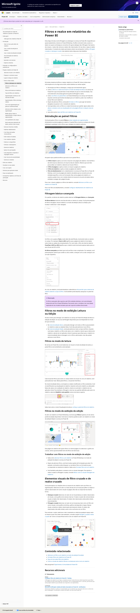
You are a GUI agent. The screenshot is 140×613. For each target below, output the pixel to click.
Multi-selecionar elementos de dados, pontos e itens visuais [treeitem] (12, 123)
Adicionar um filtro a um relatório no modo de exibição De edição (66, 555)
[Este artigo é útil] (130, 43)
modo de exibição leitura (56, 325)
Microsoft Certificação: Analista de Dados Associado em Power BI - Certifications (65, 587)
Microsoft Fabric (54, 27)
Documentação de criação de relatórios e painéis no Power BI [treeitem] (10, 32)
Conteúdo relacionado (124, 38)
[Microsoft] (3, 13)
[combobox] (12, 28)
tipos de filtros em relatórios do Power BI (69, 112)
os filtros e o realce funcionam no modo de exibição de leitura (68, 89)
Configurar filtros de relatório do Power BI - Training (58, 578)
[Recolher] (21, 25)
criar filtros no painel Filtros (58, 96)
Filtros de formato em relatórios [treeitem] (13, 90)
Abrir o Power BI (133, 16)
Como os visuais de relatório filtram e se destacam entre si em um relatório (68, 561)
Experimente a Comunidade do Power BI (65, 564)
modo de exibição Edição (56, 329)
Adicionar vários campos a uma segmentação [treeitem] (13, 110)
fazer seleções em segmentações (79, 120)
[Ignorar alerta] (137, 3)
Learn (46, 27)
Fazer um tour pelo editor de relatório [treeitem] (11, 45)
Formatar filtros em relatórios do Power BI (59, 557)
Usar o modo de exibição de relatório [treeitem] (11, 49)
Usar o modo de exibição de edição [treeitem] (12, 53)
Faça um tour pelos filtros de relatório (58, 559)
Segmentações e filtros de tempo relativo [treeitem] (13, 101)
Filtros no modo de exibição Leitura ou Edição (127, 32)
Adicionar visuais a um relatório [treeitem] (12, 72)
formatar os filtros (74, 102)
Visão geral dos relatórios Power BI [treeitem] (12, 38)
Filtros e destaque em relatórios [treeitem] (13, 83)
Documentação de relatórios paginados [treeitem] (11, 56)
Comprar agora (123, 16)
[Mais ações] (94, 27)
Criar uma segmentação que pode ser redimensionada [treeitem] (12, 105)
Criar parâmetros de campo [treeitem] (12, 119)
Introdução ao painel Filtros (126, 29)
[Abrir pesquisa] (133, 12)
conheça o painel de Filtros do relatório (83, 407)
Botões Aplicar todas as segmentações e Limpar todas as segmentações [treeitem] (13, 115)
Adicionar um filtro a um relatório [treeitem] (11, 86)
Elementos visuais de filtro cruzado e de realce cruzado (128, 35)
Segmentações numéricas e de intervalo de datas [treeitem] (12, 96)
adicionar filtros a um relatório (62, 458)
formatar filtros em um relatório (85, 467)
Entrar (136, 12)
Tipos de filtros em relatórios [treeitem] (12, 93)
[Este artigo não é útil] (131, 43)
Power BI (61, 27)
